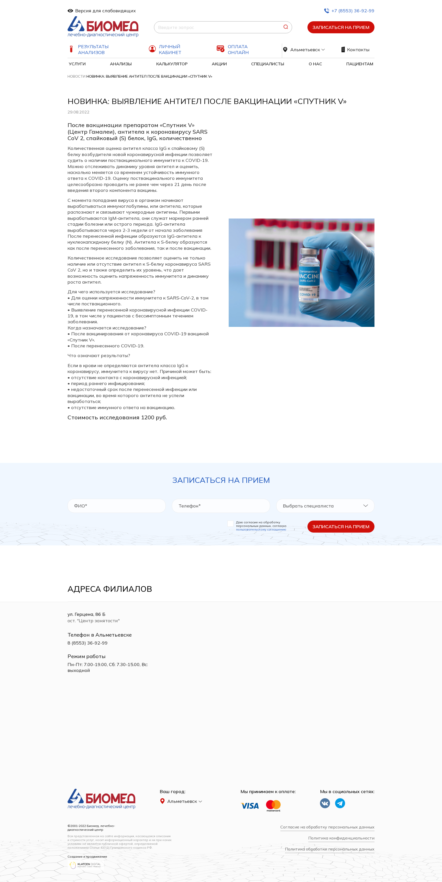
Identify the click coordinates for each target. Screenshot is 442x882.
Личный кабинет (170, 49)
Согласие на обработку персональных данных (327, 827)
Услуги (77, 63)
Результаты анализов (93, 49)
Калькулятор (171, 63)
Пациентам (359, 63)
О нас (315, 63)
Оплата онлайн (238, 49)
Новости (76, 76)
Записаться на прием (341, 27)
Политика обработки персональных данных (329, 849)
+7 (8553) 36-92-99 (353, 11)
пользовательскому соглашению (261, 529)
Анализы (121, 63)
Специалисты (267, 63)
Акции (219, 63)
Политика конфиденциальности (341, 838)
